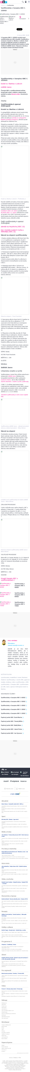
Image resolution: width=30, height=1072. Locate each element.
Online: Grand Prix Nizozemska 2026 (9, 872)
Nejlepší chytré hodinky (7, 882)
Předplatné (14, 781)
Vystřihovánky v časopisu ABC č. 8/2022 (20, 594)
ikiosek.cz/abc (15, 94)
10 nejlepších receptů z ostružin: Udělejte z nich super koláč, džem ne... (15, 921)
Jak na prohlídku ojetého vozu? (8, 1010)
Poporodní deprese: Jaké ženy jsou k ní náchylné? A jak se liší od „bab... (14, 962)
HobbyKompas (4, 1012)
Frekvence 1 (4, 1049)
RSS (20, 1057)
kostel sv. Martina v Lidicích (11, 84)
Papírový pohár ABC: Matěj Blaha (11, 725)
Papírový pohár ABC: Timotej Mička (11, 721)
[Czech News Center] (17, 794)
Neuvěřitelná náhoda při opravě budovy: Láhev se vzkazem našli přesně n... (14, 807)
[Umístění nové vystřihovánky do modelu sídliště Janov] (15, 497)
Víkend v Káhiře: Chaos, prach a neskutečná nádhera (12, 934)
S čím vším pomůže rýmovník (8, 959)
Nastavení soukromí (10, 1067)
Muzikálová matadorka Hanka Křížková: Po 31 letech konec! (13, 996)
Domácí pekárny (17, 914)
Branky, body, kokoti (11, 988)
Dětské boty (4, 1035)
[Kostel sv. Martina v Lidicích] (15, 196)
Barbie (3, 1027)
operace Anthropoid (16, 687)
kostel (19, 677)
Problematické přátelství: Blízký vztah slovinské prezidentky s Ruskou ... (14, 809)
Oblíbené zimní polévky (7, 914)
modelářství (13, 677)
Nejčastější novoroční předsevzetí (9, 851)
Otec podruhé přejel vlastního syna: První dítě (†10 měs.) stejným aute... (14, 812)
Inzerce (23, 781)
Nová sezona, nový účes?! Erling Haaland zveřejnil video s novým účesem (14, 992)
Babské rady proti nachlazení (21, 957)
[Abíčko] (3, 3)
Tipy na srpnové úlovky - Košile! (8, 855)
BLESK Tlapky (5, 930)
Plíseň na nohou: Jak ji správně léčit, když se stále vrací (12, 963)
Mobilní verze (21, 788)
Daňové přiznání (5, 899)
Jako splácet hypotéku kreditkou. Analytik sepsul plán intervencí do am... (15, 902)
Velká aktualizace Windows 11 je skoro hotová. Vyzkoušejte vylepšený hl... (13, 891)
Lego (3, 1029)
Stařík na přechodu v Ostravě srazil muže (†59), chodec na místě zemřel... (14, 842)
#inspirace (4, 944)
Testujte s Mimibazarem (6, 1024)
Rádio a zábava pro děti (6, 1048)
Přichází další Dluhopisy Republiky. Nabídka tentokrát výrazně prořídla (14, 907)
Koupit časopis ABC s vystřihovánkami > (9, 579)
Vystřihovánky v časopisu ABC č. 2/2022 (13, 713)
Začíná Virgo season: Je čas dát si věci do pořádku (12, 949)
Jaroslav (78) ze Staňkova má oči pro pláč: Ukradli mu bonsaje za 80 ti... (15, 839)
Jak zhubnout (5, 834)
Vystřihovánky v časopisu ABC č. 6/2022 (13, 697)
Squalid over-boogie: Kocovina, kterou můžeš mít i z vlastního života (15, 950)
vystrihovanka (5, 677)
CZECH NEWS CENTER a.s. (18, 1060)
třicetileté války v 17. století (8, 212)
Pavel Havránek (12, 640)
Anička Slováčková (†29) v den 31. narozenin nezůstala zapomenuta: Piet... (12, 844)
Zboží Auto (4, 1015)
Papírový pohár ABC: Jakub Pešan (11, 729)
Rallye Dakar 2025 (14, 866)
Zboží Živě (4, 1004)
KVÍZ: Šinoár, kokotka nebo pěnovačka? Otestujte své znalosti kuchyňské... (14, 919)
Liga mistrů (15, 819)
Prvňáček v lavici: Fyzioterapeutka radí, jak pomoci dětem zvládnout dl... (15, 859)
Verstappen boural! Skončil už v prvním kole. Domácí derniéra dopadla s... (14, 822)
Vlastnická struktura (19, 1067)
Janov (8, 687)
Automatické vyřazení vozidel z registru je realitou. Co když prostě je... (14, 875)
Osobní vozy (4, 1006)
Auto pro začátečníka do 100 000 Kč (9, 1013)
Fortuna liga (19, 988)
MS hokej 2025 (5, 819)
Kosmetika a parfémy (6, 1032)
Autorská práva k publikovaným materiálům (15, 1064)
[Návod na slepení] (15, 314)
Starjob (3, 1045)
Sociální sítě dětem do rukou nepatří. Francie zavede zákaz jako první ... (14, 889)
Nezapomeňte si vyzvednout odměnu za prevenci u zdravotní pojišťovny (14, 966)
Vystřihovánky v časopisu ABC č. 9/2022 (20, 585)
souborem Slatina (6, 379)
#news (14, 944)
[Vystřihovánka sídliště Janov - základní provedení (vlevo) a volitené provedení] (15, 424)
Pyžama (3, 1030)
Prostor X (4, 988)
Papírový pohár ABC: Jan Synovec (11, 733)
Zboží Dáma (4, 1007)
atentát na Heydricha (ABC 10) (13, 227)
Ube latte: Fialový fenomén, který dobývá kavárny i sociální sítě (14, 923)
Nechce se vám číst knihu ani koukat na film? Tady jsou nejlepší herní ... (14, 979)
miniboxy (8, 682)
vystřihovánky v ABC (22, 682)
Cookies (22, 1066)
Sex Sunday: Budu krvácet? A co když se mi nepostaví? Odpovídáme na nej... (12, 947)
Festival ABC (21, 973)
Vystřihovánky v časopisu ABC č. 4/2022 (13, 705)
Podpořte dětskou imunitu (8, 957)
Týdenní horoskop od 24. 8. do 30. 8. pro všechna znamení (13, 856)
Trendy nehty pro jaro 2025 (15, 834)
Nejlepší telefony (17, 882)
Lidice (13, 682)
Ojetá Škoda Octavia (6, 1016)
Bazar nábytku (4, 1038)
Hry (6, 769)
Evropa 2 (3, 1051)
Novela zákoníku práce (15, 899)
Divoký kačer (12, 930)
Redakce (16, 1057)
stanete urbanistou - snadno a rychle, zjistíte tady (14, 381)
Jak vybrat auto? (5, 1018)
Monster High (4, 1026)
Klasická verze (9, 788)
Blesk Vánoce (5, 804)
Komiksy (15, 973)
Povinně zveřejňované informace (15, 1069)
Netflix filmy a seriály (21, 930)
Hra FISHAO (5, 774)
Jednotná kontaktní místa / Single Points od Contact (15, 1068)
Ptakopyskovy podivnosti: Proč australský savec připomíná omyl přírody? (14, 981)
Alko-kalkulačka (5, 866)
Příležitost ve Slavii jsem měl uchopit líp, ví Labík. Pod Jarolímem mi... (14, 825)
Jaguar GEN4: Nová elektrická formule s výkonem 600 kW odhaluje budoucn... (15, 976)
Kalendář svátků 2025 (14, 804)
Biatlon (11, 819)
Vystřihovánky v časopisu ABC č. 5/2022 (13, 701)
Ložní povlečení (5, 1037)
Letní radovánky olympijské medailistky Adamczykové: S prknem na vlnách (15, 827)
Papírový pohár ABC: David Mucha (11, 717)
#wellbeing (9, 944)
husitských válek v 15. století (9, 211)
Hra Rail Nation (25, 775)
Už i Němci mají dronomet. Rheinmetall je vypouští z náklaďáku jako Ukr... (15, 886)
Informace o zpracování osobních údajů (12, 1066)
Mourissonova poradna (7, 973)
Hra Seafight (15, 774)
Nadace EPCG (24, 899)
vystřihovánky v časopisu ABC (10, 684)
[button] (29, 1)
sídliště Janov (6, 87)
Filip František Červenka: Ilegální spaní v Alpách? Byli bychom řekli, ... (15, 933)
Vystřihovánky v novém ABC (15, 680)
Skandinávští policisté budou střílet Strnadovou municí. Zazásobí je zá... (15, 904)
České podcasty (5, 1046)
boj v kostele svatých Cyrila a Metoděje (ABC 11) (12, 231)
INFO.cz (21, 804)
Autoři (6, 781)
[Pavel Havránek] (3, 644)
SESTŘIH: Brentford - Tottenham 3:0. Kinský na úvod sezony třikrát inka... (15, 994)
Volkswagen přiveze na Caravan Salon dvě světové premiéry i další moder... (15, 870)
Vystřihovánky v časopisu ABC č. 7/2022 (20, 604)
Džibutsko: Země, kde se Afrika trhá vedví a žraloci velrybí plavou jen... (14, 937)
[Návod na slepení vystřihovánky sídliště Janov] (15, 547)
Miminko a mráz (22, 851)
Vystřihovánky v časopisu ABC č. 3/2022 (13, 709)
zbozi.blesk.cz (4, 1009)
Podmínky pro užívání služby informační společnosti (15, 1065)
